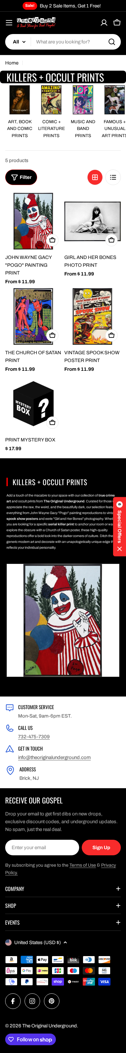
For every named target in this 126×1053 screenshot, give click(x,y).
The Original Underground (49, 1025)
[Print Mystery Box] (33, 403)
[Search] (112, 42)
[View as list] (113, 177)
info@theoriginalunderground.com (54, 757)
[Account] (104, 23)
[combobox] (63, 42)
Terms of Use (82, 865)
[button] (119, 526)
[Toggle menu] (9, 23)
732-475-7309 (34, 736)
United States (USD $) (37, 942)
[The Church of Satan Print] (33, 316)
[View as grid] (95, 177)
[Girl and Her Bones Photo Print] (92, 221)
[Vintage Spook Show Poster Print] (92, 316)
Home (11, 62)
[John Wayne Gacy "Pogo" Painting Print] (33, 221)
